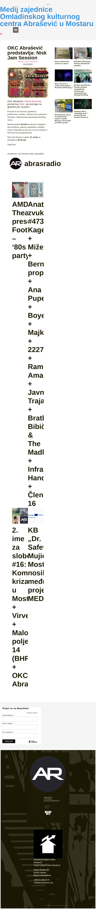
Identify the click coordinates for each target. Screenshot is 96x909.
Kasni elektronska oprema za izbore (62, 62)
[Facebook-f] (50, 812)
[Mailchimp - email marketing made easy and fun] (32, 743)
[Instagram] (47, 814)
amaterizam (12, 154)
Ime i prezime (8, 732)
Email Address (8, 715)
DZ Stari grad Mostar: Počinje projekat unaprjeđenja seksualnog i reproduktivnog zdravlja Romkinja (82, 90)
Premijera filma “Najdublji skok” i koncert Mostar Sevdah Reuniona (81, 114)
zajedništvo (39, 154)
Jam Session (23, 154)
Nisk (21, 104)
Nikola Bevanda (33, 101)
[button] (15, 30)
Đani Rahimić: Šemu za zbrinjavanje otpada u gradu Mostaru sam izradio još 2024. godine (63, 118)
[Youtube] (49, 814)
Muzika (21, 62)
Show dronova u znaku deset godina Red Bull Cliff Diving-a (63, 86)
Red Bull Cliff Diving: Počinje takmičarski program (82, 63)
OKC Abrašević (31, 62)
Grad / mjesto (7, 723)
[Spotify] (48, 812)
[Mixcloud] (46, 812)
